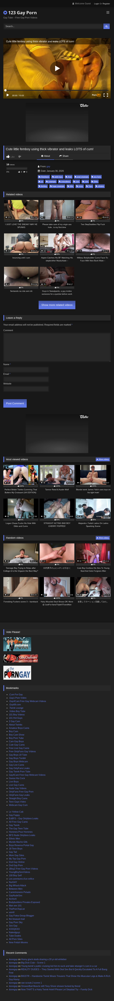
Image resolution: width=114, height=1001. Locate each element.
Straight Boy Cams (18, 798)
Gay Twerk (14, 825)
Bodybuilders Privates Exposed (24, 902)
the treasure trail (17, 919)
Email (6, 374)
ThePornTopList (17, 909)
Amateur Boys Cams (19, 728)
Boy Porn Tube (16, 738)
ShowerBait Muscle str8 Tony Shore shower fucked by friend (50, 986)
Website (7, 383)
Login (96, 4)
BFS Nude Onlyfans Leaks (22, 835)
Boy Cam (13, 731)
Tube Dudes (15, 936)
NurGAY (13, 882)
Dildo (96, 181)
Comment (8, 330)
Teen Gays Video (17, 802)
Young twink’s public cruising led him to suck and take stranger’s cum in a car (59, 966)
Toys (90, 186)
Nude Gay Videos (17, 788)
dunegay (13, 959)
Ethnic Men (14, 838)
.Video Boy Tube (17, 711)
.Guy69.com (15, 704)
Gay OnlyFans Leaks (19, 768)
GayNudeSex (15, 895)
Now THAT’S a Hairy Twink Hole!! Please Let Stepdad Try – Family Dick (56, 989)
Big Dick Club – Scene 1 (33, 962)
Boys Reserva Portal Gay (21, 845)
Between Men (16, 889)
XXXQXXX (14, 929)
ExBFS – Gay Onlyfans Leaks (23, 818)
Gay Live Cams (16, 765)
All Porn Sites (15, 939)
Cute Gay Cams (17, 745)
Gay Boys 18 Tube (18, 755)
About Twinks (15, 724)
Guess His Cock (17, 778)
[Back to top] (105, 992)
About (47, 156)
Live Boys (14, 781)
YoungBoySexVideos (19, 872)
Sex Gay (13, 926)
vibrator (101, 186)
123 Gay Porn (22, 12)
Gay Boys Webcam (18, 761)
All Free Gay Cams (18, 822)
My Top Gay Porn (17, 859)
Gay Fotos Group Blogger (21, 915)
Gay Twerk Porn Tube (19, 771)
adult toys (58, 177)
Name (7, 364)
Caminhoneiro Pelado (20, 892)
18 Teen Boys (15, 848)
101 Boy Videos (17, 714)
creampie (52, 181)
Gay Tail (13, 852)
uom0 (11, 912)
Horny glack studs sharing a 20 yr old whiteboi (43, 959)
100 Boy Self (15, 875)
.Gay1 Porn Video (17, 698)
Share (65, 156)
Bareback (45, 177)
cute (86, 181)
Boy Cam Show (16, 735)
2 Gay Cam (14, 721)
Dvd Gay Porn (16, 865)
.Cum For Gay (16, 694)
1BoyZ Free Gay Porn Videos (23, 869)
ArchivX (13, 899)
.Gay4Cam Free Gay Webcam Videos (27, 701)
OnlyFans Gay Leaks (19, 795)
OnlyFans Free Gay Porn (21, 791)
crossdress (65, 181)
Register (106, 4)
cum (77, 181)
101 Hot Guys (15, 718)
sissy (81, 186)
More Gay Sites (16, 855)
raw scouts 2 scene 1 (31, 983)
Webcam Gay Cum (18, 805)
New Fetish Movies (18, 942)
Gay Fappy (14, 815)
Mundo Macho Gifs (18, 842)
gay (48, 166)
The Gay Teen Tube (18, 828)
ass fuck (97, 177)
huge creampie (58, 186)
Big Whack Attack (17, 885)
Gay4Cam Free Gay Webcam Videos (27, 775)
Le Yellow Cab (16, 812)
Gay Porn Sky (16, 922)
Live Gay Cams (16, 785)
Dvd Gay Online (17, 862)
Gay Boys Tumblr (17, 758)
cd (42, 181)
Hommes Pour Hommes (21, 832)
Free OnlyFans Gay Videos (22, 751)
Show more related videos (57, 304)
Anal (69, 177)
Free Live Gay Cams (19, 748)
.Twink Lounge (16, 708)
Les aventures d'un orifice (21, 879)
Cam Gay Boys (16, 741)
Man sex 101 (15, 905)
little (71, 186)
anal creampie (82, 177)
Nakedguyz (14, 932)
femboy (44, 186)
